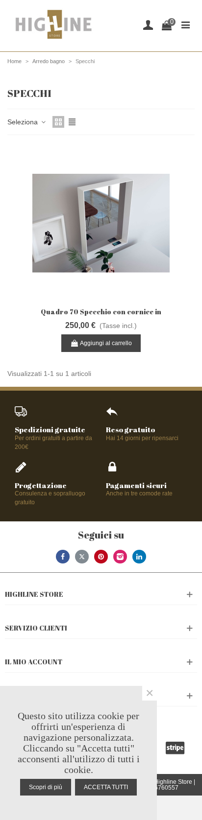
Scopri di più (45, 787)
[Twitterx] (82, 556)
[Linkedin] (139, 556)
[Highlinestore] (53, 24)
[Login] (148, 24)
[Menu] (185, 24)
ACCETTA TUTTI (106, 787)
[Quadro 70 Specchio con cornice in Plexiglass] (101, 223)
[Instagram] (120, 556)
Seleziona (23, 122)
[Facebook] (63, 556)
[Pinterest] (101, 556)
